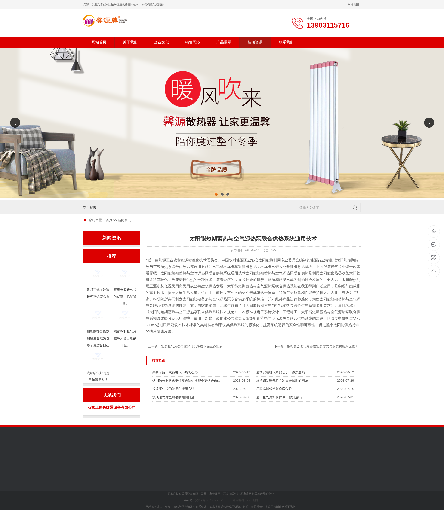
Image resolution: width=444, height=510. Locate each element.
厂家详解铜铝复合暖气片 (274, 389)
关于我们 (130, 42)
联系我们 (286, 42)
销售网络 (192, 42)
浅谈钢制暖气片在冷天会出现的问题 (282, 380)
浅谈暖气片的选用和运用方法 (173, 389)
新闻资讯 (255, 42)
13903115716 (434, 231)
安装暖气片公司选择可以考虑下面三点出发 (192, 346)
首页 (109, 220)
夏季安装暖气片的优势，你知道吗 (280, 372)
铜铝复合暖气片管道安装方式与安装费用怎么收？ (322, 346)
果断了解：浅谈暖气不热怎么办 (175, 372)
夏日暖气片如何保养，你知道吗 (279, 397)
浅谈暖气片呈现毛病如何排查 (173, 397)
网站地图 (353, 4)
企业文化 (161, 42)
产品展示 (223, 42)
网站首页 (99, 42)
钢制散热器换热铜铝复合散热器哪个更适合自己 (186, 380)
